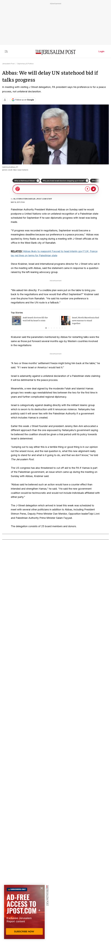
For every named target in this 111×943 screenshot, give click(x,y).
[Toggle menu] (6, 51)
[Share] (5, 99)
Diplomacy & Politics (25, 64)
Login (101, 51)
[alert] (24, 912)
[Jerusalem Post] (55, 52)
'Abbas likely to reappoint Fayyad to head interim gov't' (53, 251)
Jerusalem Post (8, 64)
